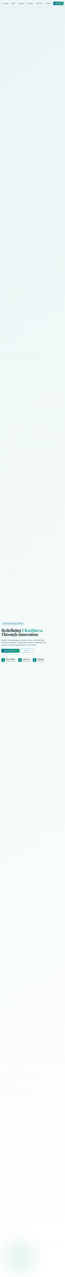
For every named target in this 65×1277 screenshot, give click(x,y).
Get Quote (58, 3)
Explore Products (9, 650)
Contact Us (27, 650)
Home (6, 3)
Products (21, 3)
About (13, 3)
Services (39, 3)
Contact (48, 3)
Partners (30, 3)
